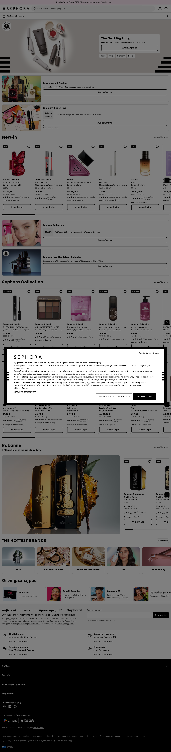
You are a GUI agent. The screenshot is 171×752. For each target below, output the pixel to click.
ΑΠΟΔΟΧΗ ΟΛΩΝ (144, 397)
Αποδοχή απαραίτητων (149, 353)
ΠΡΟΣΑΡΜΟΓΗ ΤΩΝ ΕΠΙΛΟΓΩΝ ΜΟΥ (114, 397)
